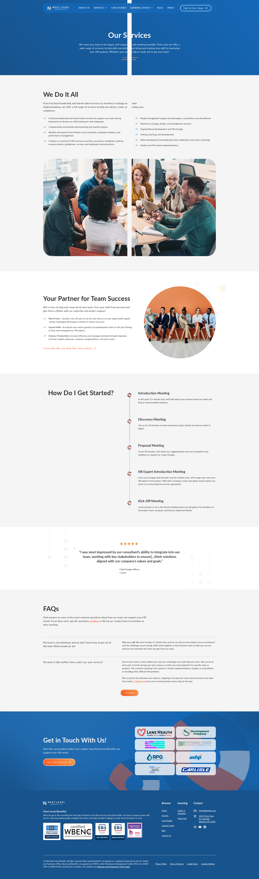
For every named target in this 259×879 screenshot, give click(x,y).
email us (94, 621)
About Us (84, 7)
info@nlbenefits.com (207, 810)
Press (170, 7)
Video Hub (182, 818)
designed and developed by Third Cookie (113, 866)
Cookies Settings (208, 864)
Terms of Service (177, 864)
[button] (100, 7)
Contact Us (166, 835)
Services (165, 815)
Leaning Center (168, 825)
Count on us (139, 681)
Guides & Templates (182, 812)
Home (164, 810)
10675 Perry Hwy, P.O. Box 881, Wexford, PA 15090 (207, 819)
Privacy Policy (161, 864)
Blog (160, 7)
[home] (58, 8)
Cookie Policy (192, 864)
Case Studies (118, 7)
